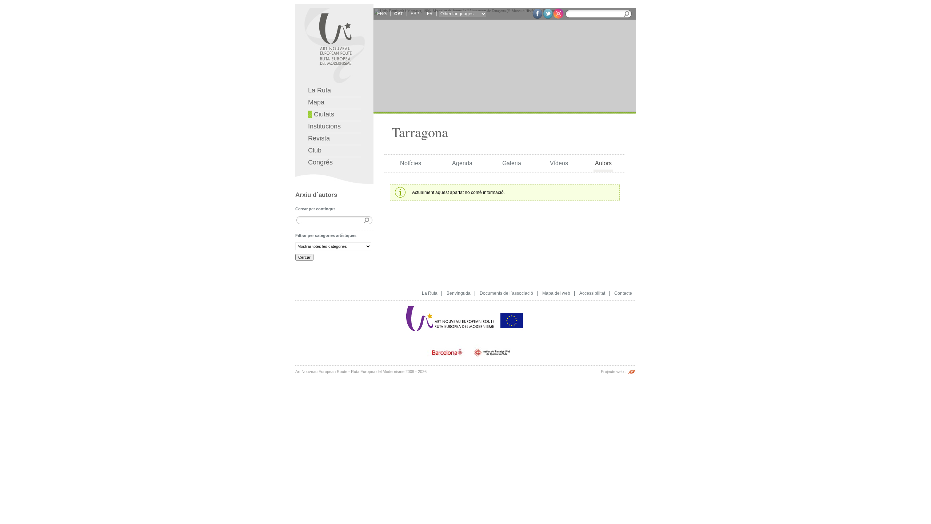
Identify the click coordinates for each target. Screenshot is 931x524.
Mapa (316, 102)
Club (314, 150)
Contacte (623, 293)
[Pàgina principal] (450, 303)
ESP (415, 13)
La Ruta (319, 90)
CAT (398, 13)
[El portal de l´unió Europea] (511, 303)
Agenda (462, 163)
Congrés (320, 162)
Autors (603, 163)
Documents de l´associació (506, 293)
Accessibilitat (592, 293)
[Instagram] (558, 13)
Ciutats (323, 114)
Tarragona (420, 132)
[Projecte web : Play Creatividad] (631, 368)
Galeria (511, 163)
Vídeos (559, 163)
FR (430, 13)
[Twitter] (548, 14)
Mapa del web (556, 293)
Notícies (410, 163)
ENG (382, 13)
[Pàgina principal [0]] (334, 7)
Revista (319, 138)
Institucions (324, 126)
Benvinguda (459, 293)
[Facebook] (537, 14)
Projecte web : (614, 371)
